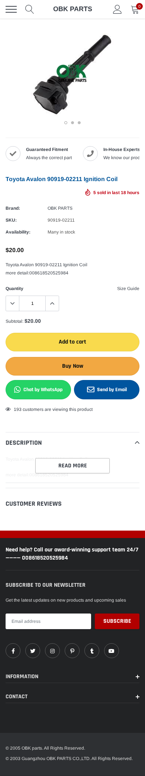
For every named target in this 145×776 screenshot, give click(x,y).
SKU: (11, 220)
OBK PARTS (60, 208)
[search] (29, 9)
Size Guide (128, 288)
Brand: (13, 208)
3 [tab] (79, 122)
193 (18, 409)
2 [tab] (72, 122)
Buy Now (72, 366)
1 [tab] (65, 122)
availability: (18, 232)
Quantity (14, 288)
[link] (13, 650)
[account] (117, 9)
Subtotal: (14, 321)
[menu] (11, 9)
